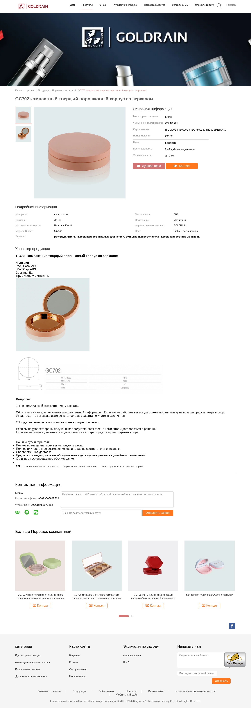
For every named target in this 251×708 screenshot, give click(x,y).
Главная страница (49, 691)
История (73, 662)
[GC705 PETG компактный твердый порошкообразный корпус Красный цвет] (153, 565)
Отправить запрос (158, 512)
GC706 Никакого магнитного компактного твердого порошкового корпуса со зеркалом (96, 596)
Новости (131, 691)
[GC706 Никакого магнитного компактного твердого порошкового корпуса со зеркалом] (97, 565)
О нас (102, 5)
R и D (126, 662)
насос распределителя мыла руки (123, 466)
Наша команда (77, 676)
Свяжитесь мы (180, 5)
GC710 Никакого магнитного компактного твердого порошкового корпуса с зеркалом (40, 596)
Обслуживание (77, 669)
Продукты (87, 5)
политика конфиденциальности (195, 691)
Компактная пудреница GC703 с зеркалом (209, 594)
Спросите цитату (204, 5)
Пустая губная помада (27, 655)
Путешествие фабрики (125, 5)
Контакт (184, 166)
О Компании (106, 691)
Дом (72, 5)
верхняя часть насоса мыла (80, 466)
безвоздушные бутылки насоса (32, 662)
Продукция (80, 691)
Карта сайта (156, 691)
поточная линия (132, 655)
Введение (74, 655)
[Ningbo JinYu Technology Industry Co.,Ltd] (33, 6)
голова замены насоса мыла (41, 466)
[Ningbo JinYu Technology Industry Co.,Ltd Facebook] (232, 626)
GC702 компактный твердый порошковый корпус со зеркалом (112, 90)
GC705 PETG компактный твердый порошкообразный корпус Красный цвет (153, 596)
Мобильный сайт (126, 694)
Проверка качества (154, 5)
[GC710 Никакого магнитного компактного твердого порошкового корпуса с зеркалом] (40, 565)
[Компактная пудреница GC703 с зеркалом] (209, 565)
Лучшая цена (151, 166)
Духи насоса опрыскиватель (31, 676)
